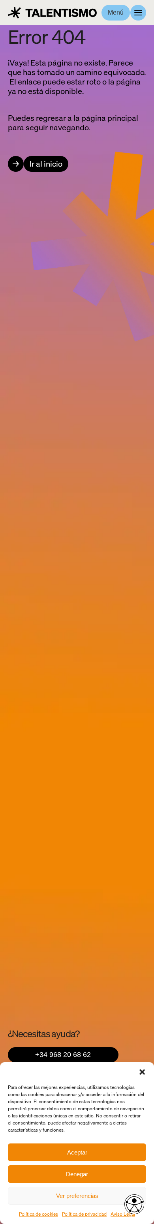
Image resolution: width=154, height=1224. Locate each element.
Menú (116, 12)
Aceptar (77, 1152)
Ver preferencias (77, 1195)
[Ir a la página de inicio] (52, 13)
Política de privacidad (84, 1214)
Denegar (77, 1174)
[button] (142, 1072)
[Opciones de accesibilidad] (134, 1204)
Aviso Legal (123, 1214)
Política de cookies (38, 1214)
